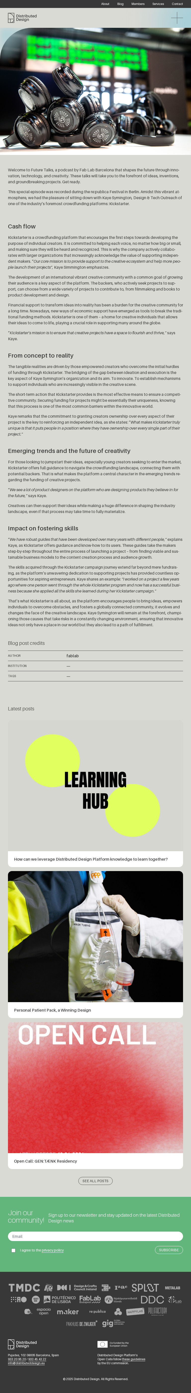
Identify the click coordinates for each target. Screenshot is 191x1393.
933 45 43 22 (37, 1359)
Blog (120, 4)
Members (138, 4)
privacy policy (53, 1250)
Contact (177, 4)
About (105, 4)
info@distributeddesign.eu (26, 1363)
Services (158, 4)
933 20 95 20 (17, 1359)
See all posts (95, 1181)
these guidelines (133, 1359)
